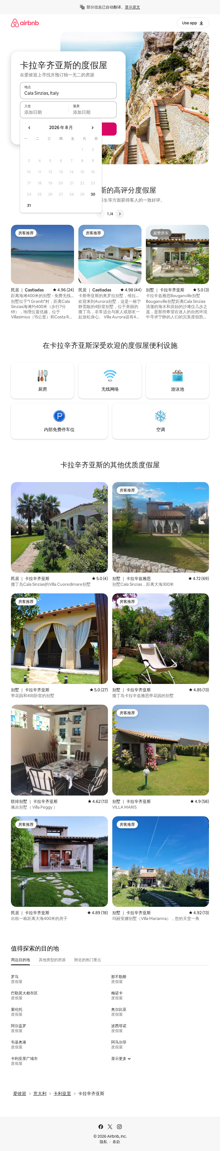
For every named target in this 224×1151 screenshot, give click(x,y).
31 (29, 205)
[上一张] (100, 214)
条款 (116, 1141)
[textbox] (44, 112)
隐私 (103, 1141)
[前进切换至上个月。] (29, 127)
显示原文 (132, 7)
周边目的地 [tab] (20, 959)
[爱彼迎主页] (25, 22)
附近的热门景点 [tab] (87, 959)
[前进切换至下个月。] (92, 127)
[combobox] (68, 93)
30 (93, 194)
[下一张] (119, 214)
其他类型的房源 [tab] (52, 959)
